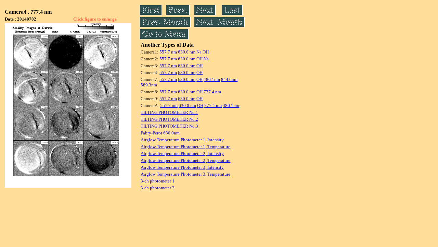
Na (199, 52)
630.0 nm (186, 52)
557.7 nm (168, 52)
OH (206, 52)
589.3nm (149, 84)
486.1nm (212, 79)
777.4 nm (212, 91)
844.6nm (229, 79)
